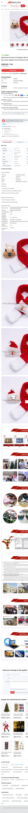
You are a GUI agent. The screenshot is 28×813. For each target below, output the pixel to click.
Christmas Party (5, 801)
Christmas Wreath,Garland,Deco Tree (8, 769)
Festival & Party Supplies (15, 9)
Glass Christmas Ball (17, 771)
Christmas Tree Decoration (7, 788)
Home (2, 9)
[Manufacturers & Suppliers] (14, 2)
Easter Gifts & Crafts (15, 785)
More (2, 803)
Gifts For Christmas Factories (8, 797)
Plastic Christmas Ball (17, 767)
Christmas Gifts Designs (16, 801)
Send (12, 692)
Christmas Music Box (20, 788)
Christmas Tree (4, 767)
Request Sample (23, 73)
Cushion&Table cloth (5, 771)
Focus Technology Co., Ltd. (16, 807)
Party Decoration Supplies (22, 797)
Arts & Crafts (7, 9)
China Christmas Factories (7, 794)
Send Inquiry (13, 70)
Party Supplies (5, 785)
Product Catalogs (19, 764)
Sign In (3, 136)
